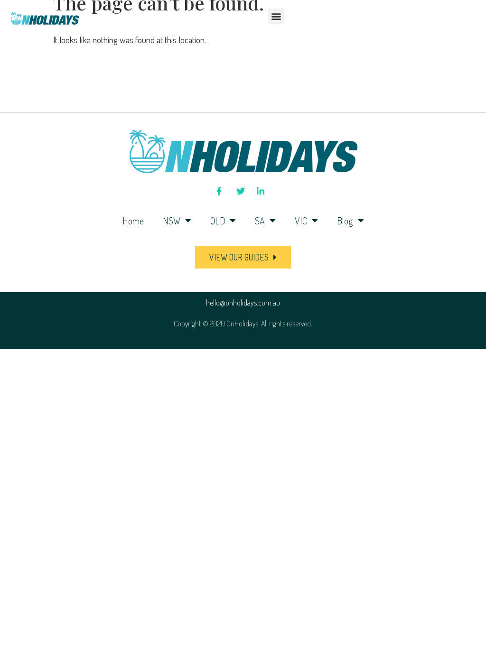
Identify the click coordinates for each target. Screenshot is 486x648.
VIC (301, 220)
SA (260, 220)
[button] (276, 16)
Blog (345, 220)
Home (133, 220)
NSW (171, 220)
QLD (217, 220)
